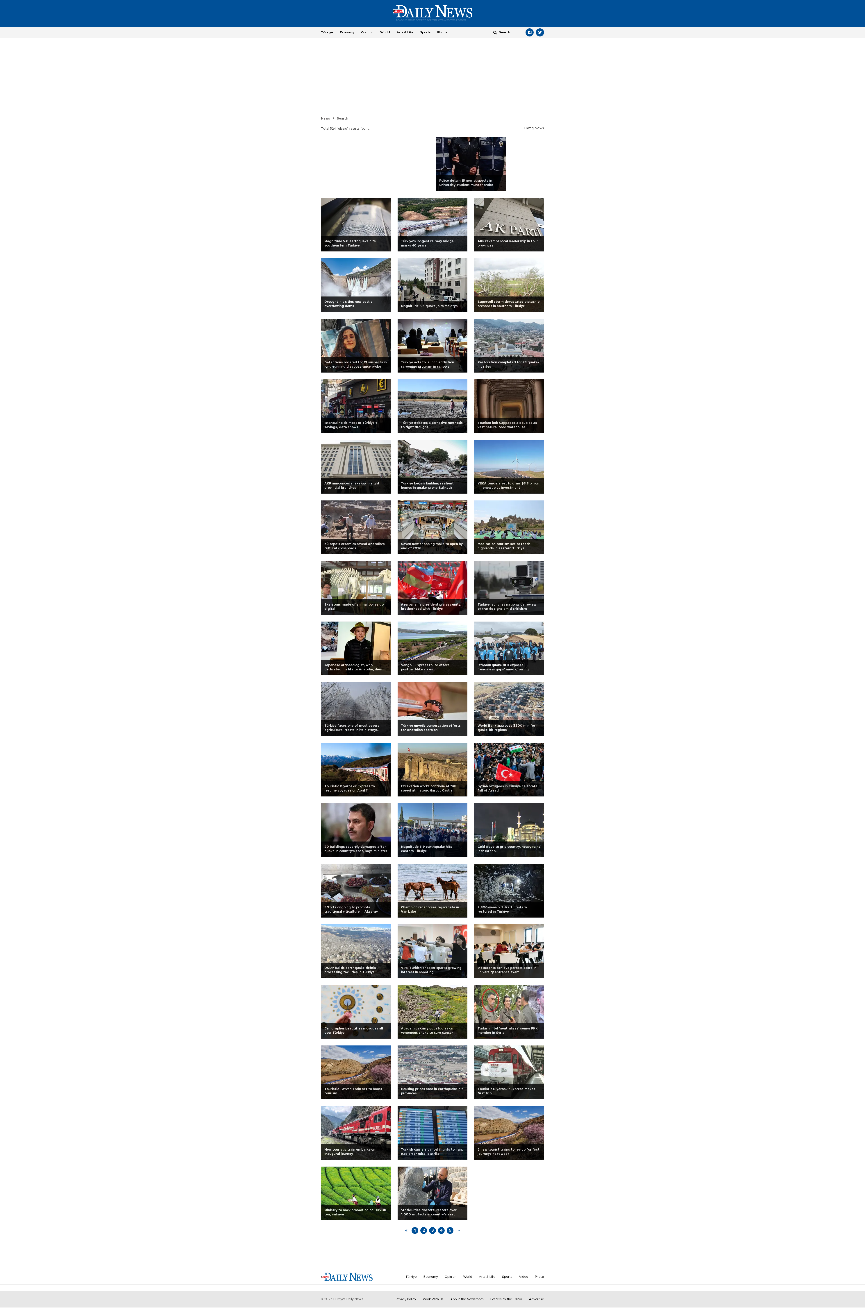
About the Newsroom (467, 1299)
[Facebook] (530, 32)
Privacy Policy (406, 1299)
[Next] (458, 1230)
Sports (425, 32)
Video (523, 1276)
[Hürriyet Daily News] (433, 13)
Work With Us (433, 1299)
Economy (347, 32)
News (325, 118)
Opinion (367, 32)
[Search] (495, 32)
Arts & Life (405, 32)
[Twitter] (540, 32)
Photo (442, 32)
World (385, 32)
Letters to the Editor (506, 1299)
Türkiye (327, 32)
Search (342, 118)
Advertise (536, 1299)
